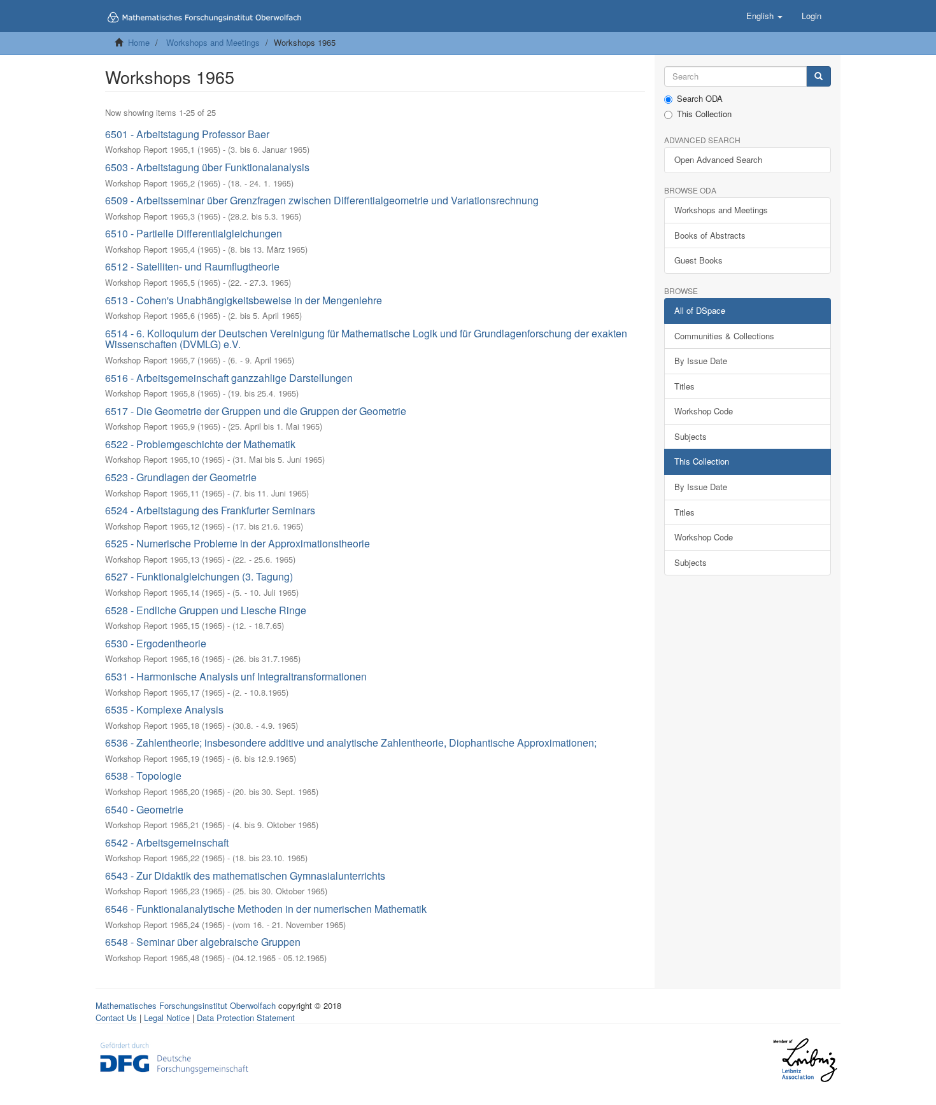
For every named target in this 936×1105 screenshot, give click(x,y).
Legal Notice (167, 1017)
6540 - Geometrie (144, 809)
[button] (764, 16)
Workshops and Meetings (213, 42)
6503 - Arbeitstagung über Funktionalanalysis (207, 167)
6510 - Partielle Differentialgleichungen (193, 233)
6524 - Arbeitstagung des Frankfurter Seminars (210, 510)
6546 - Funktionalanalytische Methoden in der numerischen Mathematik (266, 908)
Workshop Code (703, 411)
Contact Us (116, 1017)
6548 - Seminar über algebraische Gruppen (203, 941)
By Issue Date (700, 361)
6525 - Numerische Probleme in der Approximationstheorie (237, 543)
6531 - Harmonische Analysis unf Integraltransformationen (236, 676)
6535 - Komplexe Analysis (164, 709)
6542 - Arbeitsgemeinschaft (167, 842)
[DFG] (174, 1057)
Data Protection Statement (246, 1017)
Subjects (690, 436)
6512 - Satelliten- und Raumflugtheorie (192, 266)
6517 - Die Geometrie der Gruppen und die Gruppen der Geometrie (255, 411)
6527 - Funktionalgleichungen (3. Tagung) (199, 576)
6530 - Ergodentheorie (155, 643)
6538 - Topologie (143, 775)
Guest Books (698, 260)
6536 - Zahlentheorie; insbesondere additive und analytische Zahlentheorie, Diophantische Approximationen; (351, 742)
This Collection (704, 114)
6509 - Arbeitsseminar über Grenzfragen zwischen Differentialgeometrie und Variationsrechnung (322, 200)
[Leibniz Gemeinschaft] (804, 1060)
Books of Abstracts (710, 235)
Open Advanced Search (718, 159)
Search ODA (700, 98)
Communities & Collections (724, 336)
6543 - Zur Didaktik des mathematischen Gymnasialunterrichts (245, 875)
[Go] (818, 76)
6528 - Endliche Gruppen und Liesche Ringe (205, 610)
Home (139, 42)
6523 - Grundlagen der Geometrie (181, 477)
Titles (684, 386)
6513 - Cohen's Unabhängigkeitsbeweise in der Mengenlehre (243, 300)
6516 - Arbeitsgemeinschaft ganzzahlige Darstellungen (229, 377)
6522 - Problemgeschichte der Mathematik (200, 444)
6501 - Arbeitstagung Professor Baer (187, 134)
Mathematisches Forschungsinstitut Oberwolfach (186, 1005)
